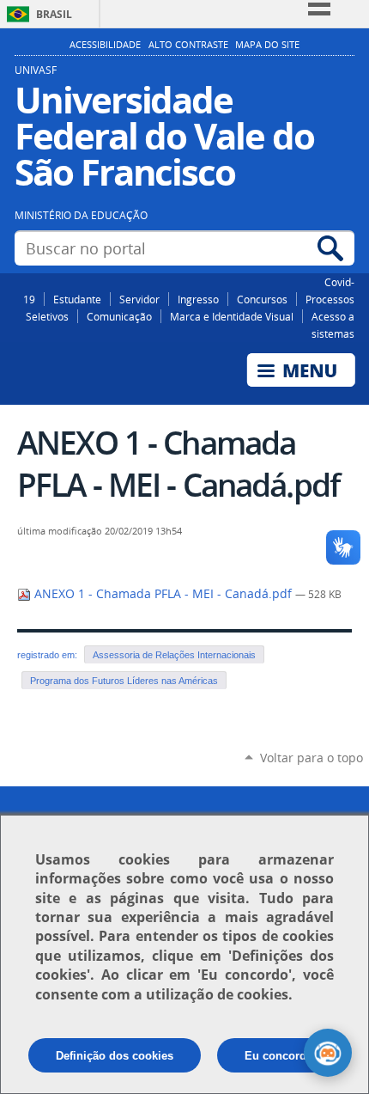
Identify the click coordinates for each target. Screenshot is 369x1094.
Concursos (262, 299)
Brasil (54, 14)
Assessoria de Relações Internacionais (174, 655)
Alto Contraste (188, 45)
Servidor (139, 299)
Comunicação (119, 316)
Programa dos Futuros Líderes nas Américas (124, 680)
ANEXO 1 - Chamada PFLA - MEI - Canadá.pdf (163, 594)
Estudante (77, 299)
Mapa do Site (267, 45)
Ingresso (198, 299)
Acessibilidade (105, 45)
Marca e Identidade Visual (231, 316)
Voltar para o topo (311, 757)
